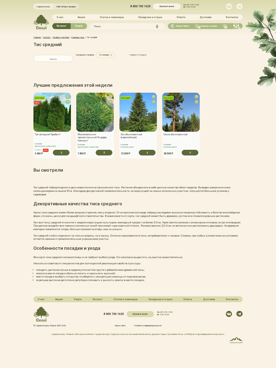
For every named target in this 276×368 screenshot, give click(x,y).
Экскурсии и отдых (150, 17)
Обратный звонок (166, 6)
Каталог (61, 26)
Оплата (181, 17)
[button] (33, 125)
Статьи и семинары (112, 17)
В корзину (61, 153)
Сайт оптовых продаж (66, 6)
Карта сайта (120, 325)
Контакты (232, 17)
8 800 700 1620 (140, 6)
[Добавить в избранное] (68, 97)
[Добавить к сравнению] (68, 102)
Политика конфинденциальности (147, 325)
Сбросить (53, 59)
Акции (81, 17)
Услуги (79, 26)
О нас (60, 17)
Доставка (206, 17)
